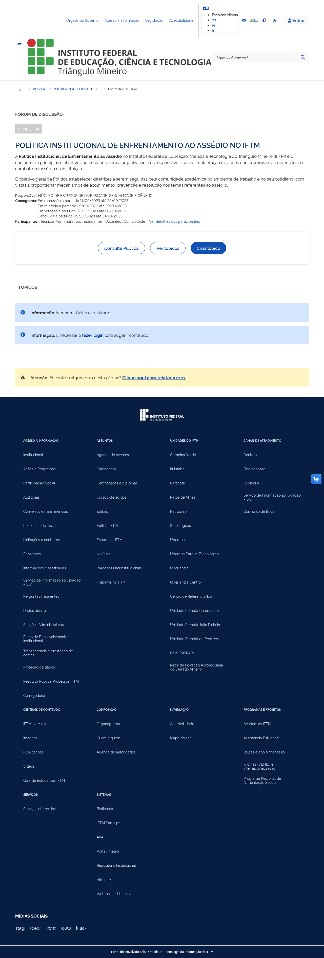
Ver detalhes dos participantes (174, 221)
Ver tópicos (167, 248)
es (214, 25)
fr (213, 30)
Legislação (154, 20)
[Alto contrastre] (264, 20)
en (214, 19)
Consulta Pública (121, 248)
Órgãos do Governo (82, 20)
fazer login (93, 335)
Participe (39, 89)
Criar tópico (208, 248)
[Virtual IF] (254, 20)
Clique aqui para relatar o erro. (154, 377)
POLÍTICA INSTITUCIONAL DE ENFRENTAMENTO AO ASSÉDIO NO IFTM (76, 89)
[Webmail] (244, 20)
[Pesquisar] (303, 57)
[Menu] (19, 43)
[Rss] (274, 20)
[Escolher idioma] (206, 8)
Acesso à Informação (122, 20)
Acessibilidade (181, 20)
